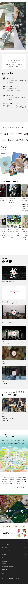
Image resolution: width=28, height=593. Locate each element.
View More (22, 116)
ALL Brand (3, 152)
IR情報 (4, 554)
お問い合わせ (5, 561)
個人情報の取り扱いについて (8, 566)
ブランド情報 (5, 544)
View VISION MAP (20, 487)
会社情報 (4, 547)
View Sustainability (6, 520)
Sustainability (6, 551)
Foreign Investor (7, 558)
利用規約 (4, 563)
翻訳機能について (6, 569)
